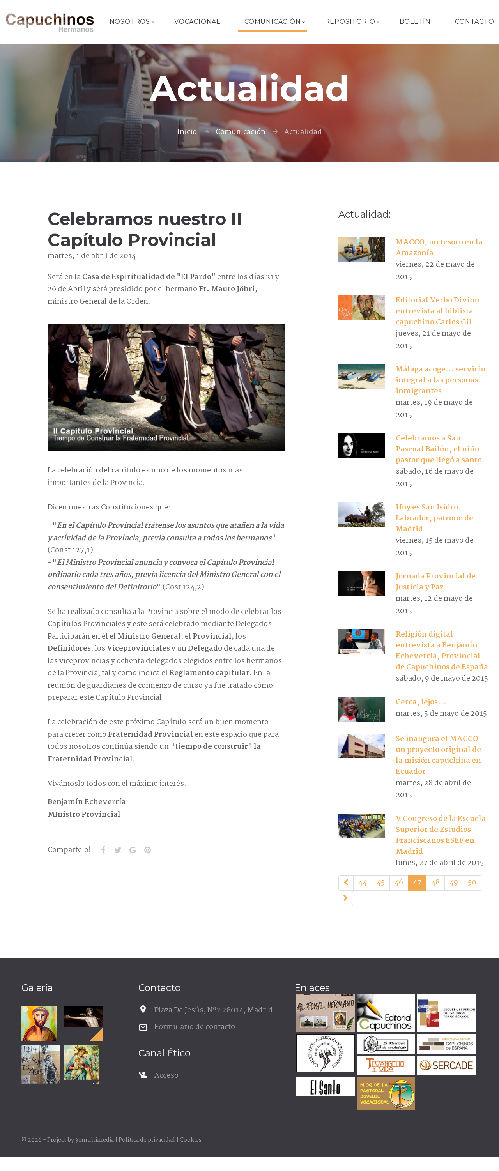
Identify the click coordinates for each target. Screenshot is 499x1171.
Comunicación (272, 21)
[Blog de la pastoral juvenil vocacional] (385, 1095)
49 (453, 882)
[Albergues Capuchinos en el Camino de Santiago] (324, 1054)
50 (472, 882)
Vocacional (197, 21)
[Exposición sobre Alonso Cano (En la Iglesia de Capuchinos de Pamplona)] (83, 1016)
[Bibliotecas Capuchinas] (445, 1045)
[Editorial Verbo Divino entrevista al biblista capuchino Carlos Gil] (361, 307)
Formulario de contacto (194, 1027)
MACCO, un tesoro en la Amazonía (439, 248)
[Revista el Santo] (324, 1087)
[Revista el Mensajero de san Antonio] (385, 1045)
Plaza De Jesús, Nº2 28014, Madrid (213, 1010)
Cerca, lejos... (421, 702)
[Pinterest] (148, 850)
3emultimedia (94, 1140)
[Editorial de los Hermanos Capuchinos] (385, 1014)
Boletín (415, 21)
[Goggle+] (133, 850)
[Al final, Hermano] (324, 1014)
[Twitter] (118, 850)
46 (399, 882)
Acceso (166, 1076)
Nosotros (130, 21)
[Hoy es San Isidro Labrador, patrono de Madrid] (361, 514)
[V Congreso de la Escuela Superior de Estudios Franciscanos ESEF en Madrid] (361, 825)
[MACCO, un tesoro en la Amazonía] (361, 249)
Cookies (191, 1140)
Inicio (187, 132)
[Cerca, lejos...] (361, 709)
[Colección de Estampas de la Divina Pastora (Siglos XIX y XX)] (81, 1062)
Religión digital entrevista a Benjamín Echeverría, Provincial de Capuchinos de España (442, 651)
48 (435, 882)
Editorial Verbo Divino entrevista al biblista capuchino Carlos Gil (437, 311)
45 (381, 882)
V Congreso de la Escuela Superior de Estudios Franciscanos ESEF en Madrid (441, 835)
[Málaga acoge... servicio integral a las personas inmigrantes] (361, 376)
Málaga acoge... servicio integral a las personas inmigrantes (440, 380)
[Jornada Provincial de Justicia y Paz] (361, 583)
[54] (345, 898)
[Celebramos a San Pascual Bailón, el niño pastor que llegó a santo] (361, 445)
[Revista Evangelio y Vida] (385, 1066)
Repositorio (350, 21)
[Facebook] (103, 850)
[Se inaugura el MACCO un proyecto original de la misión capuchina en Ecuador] (361, 746)
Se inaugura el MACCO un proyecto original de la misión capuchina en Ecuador (438, 755)
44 (362, 882)
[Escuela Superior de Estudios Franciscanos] (445, 1014)
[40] (346, 883)
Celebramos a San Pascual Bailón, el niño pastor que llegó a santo (439, 449)
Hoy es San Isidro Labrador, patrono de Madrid (434, 518)
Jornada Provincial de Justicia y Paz (436, 582)
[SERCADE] (445, 1066)
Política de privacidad (147, 1140)
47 (417, 882)
